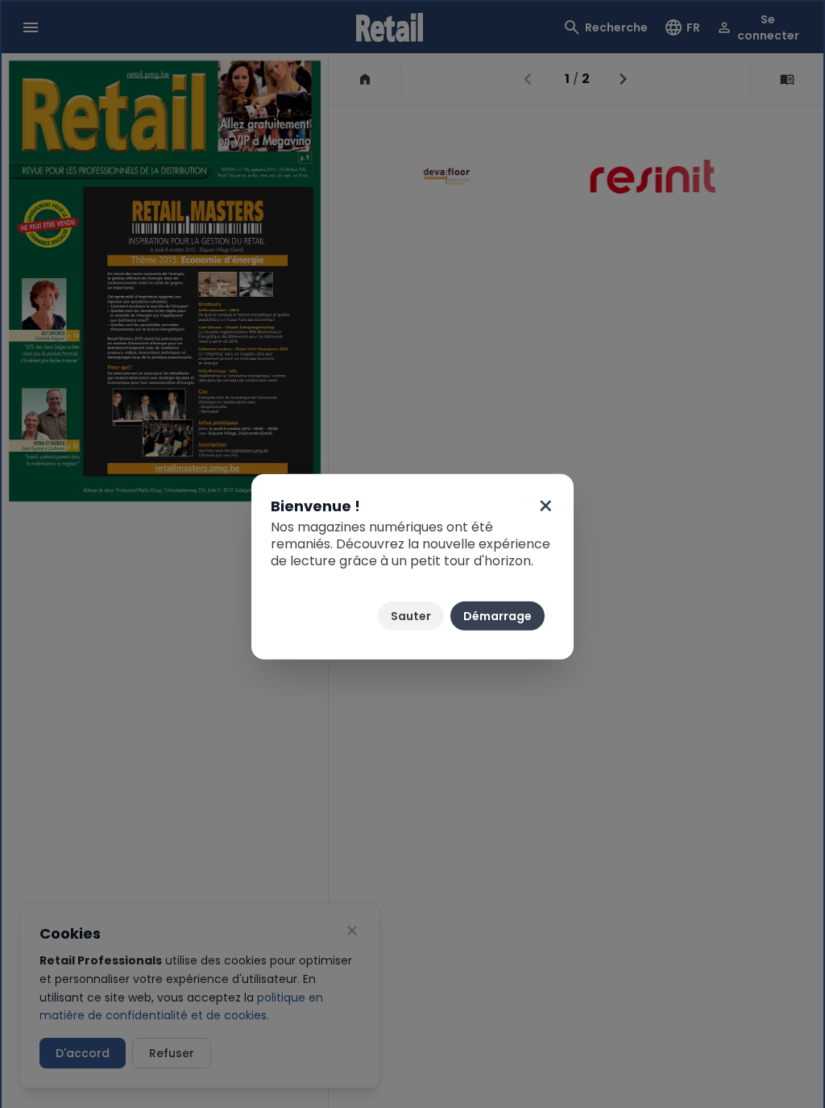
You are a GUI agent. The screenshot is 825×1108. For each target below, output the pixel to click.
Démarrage (497, 616)
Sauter (411, 616)
